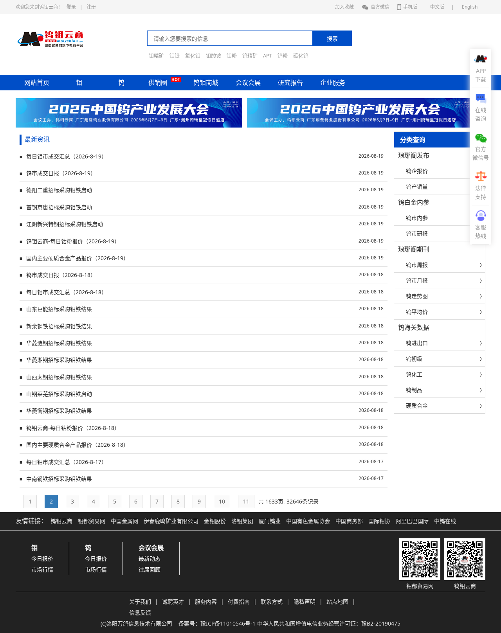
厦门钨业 (270, 521)
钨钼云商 (61, 521)
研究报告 (290, 82)
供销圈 (157, 82)
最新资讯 (37, 139)
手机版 (410, 7)
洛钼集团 (242, 521)
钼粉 (232, 55)
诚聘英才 (173, 601)
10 (222, 501)
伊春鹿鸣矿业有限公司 (171, 521)
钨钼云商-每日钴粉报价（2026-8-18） (202, 428)
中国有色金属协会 (308, 521)
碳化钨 (300, 55)
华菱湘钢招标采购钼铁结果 (202, 359)
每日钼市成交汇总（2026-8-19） (202, 156)
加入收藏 (344, 7)
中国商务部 (349, 521)
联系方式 (272, 601)
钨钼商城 (205, 82)
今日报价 (42, 558)
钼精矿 (156, 55)
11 (246, 501)
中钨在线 (445, 521)
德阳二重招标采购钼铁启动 (202, 190)
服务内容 (206, 601)
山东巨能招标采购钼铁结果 (202, 309)
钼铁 (174, 55)
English (470, 7)
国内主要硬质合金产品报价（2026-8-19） (202, 258)
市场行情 (42, 569)
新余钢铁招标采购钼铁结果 (202, 326)
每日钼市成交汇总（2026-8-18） (202, 292)
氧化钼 (192, 55)
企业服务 (332, 82)
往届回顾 (149, 569)
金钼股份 (215, 521)
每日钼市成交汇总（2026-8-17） (202, 462)
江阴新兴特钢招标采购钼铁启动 (202, 224)
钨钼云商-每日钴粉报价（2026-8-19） (202, 241)
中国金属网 (124, 521)
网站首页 (36, 82)
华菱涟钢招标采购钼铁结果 (202, 343)
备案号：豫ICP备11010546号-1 (217, 623)
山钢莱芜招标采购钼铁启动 (202, 393)
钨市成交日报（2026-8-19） (202, 173)
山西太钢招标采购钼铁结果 (202, 377)
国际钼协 (379, 521)
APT (267, 55)
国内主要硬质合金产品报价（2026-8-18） (202, 444)
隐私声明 (304, 601)
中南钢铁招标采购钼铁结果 (202, 478)
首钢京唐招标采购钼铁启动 (202, 207)
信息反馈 (140, 612)
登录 (71, 7)
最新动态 (149, 558)
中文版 (437, 7)
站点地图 (337, 601)
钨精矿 (250, 55)
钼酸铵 (213, 55)
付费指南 (239, 601)
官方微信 (380, 7)
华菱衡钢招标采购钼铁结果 (202, 410)
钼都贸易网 (91, 521)
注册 (91, 7)
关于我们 (140, 601)
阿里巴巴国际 (412, 521)
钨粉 (283, 55)
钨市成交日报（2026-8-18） (202, 275)
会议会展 (248, 82)
